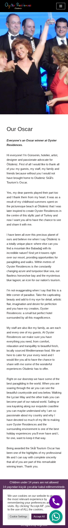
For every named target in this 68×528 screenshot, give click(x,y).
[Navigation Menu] (60, 6)
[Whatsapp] (56, 516)
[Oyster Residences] (17, 6)
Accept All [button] (39, 516)
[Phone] (56, 502)
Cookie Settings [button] (18, 516)
